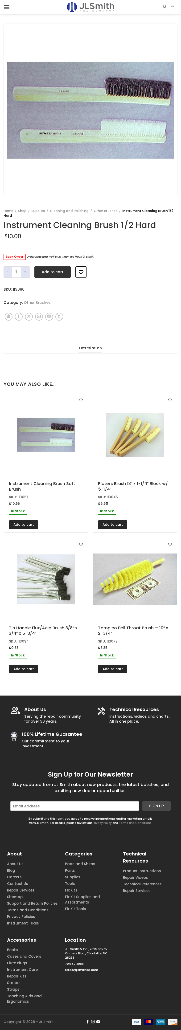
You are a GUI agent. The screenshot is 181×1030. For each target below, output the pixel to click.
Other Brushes (105, 211)
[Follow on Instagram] (93, 1022)
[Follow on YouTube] (98, 1022)
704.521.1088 (74, 964)
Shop (22, 211)
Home (8, 211)
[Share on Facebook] (19, 317)
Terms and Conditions (135, 823)
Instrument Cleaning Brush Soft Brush (42, 486)
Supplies (38, 211)
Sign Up (156, 806)
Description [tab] (90, 348)
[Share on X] (29, 317)
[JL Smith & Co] (90, 7)
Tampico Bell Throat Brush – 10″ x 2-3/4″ (133, 630)
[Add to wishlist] (81, 272)
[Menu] (7, 7)
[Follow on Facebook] (88, 1022)
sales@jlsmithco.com (81, 970)
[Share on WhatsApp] (8, 317)
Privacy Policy (102, 823)
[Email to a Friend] (39, 317)
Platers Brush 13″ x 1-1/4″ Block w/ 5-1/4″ (133, 486)
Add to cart (52, 271)
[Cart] (172, 7)
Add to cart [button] (23, 524)
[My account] (164, 7)
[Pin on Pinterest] (49, 317)
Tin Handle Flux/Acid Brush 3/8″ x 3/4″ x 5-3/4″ (43, 630)
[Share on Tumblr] (59, 317)
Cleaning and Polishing (69, 211)
